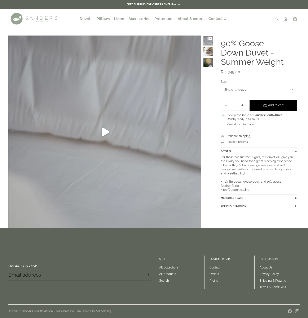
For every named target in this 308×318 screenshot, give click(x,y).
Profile (214, 280)
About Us (266, 267)
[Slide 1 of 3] (208, 40)
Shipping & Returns (273, 280)
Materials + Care (232, 198)
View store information (241, 124)
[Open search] (277, 19)
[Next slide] (197, 131)
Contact (215, 267)
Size (223, 81)
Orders (214, 274)
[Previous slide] (11, 131)
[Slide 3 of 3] (208, 62)
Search (164, 280)
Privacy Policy (269, 274)
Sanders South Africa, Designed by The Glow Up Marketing (65, 311)
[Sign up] (147, 275)
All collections (169, 267)
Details (226, 151)
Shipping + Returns (233, 206)
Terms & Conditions (273, 287)
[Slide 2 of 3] (208, 51)
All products (167, 274)
